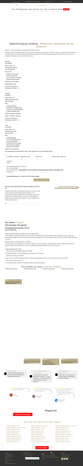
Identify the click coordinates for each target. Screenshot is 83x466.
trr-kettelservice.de (67, 1)
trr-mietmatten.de (48, 1)
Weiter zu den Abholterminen (42, 179)
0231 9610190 (10, 230)
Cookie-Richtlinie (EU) (65, 456)
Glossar (60, 9)
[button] (71, 9)
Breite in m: (39, 156)
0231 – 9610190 (8, 460)
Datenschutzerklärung (65, 454)
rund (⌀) (16, 156)
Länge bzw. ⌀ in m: (25, 156)
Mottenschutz (59, 156)
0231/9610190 (16, 2)
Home (13, 9)
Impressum (63, 452)
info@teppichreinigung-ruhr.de (33, 1)
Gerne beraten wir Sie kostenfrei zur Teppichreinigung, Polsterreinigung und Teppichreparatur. (67, 375)
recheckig (10, 156)
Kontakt (66, 9)
